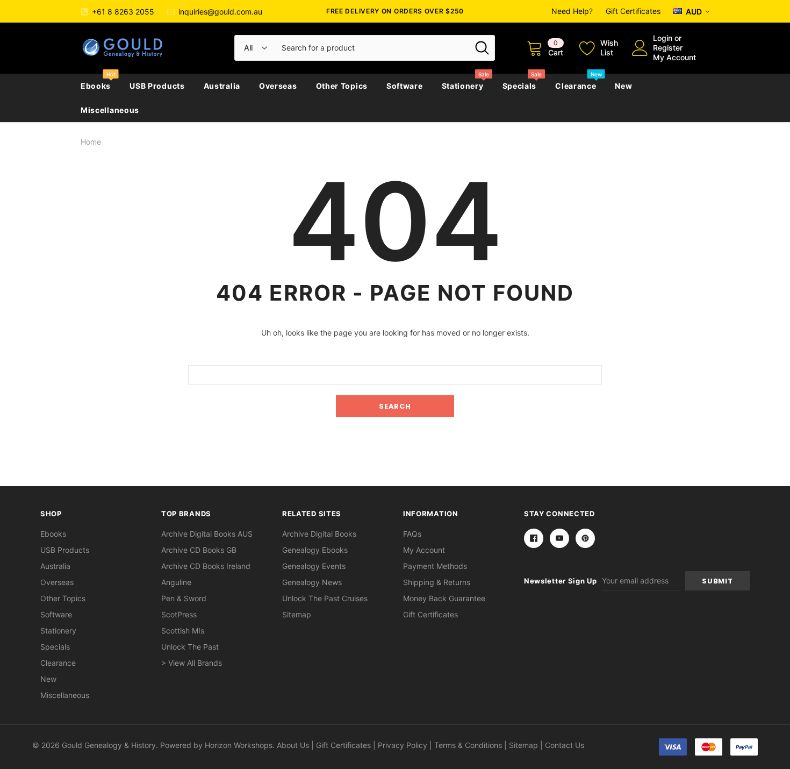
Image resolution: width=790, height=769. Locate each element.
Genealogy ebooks (315, 549)
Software (404, 85)
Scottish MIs (182, 630)
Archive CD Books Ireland (205, 566)
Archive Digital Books (319, 533)
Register (668, 47)
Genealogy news (312, 582)
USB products (157, 85)
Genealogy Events (314, 566)
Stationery (463, 85)
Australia (222, 85)
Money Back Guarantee (444, 598)
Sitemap (296, 614)
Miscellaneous (110, 110)
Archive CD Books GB (198, 549)
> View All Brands (191, 662)
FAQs (412, 533)
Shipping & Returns (436, 582)
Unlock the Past (190, 646)
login (662, 37)
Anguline (176, 582)
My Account (674, 57)
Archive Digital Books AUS (207, 533)
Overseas (278, 85)
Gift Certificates (633, 11)
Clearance (575, 85)
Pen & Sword (183, 598)
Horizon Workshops (238, 745)
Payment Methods (435, 566)
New (623, 85)
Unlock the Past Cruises (325, 598)
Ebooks (96, 85)
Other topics (342, 85)
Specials (519, 85)
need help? (572, 11)
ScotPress (179, 614)
